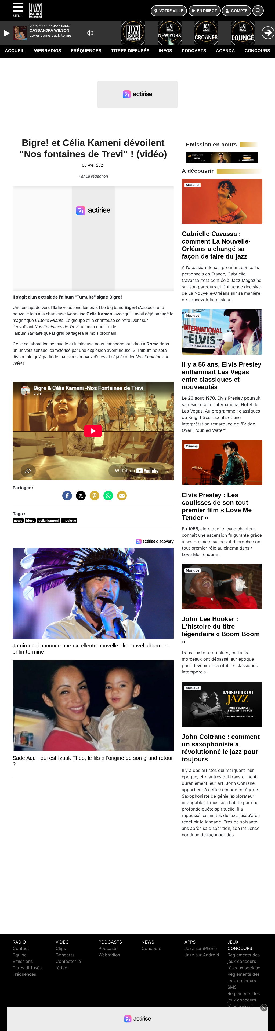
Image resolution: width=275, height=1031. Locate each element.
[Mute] (90, 33)
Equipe (20, 955)
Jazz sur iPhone (200, 948)
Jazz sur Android (201, 955)
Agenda (225, 51)
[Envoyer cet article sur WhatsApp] (107, 498)
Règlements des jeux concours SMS (243, 980)
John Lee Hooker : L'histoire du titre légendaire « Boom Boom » (221, 630)
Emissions (23, 961)
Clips (61, 948)
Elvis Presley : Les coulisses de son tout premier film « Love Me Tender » (217, 506)
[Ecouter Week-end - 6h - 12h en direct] (222, 157)
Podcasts (194, 51)
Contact (21, 948)
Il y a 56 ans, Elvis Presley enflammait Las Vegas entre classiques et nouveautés (221, 376)
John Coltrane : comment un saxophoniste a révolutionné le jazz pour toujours (221, 748)
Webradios (47, 51)
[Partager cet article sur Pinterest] (93, 498)
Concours (257, 51)
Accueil (14, 51)
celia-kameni (48, 520)
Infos (165, 51)
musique (69, 520)
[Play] (7, 33)
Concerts (65, 955)
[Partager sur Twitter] (79, 498)
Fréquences (86, 51)
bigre (30, 520)
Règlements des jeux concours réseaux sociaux (243, 961)
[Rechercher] (258, 10)
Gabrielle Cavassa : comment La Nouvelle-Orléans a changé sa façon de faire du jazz (216, 245)
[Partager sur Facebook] (66, 498)
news (18, 520)
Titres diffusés (130, 51)
